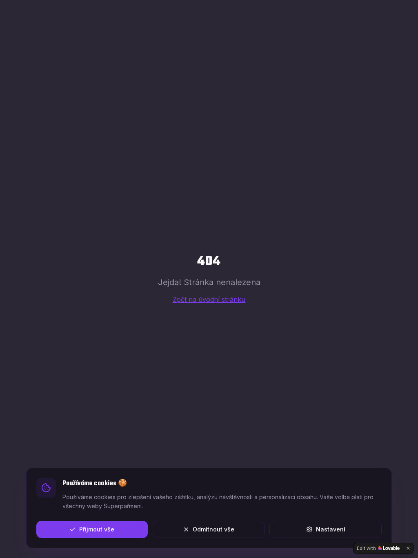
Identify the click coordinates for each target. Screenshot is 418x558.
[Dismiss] (408, 548)
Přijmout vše (96, 529)
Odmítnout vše (213, 529)
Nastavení (330, 529)
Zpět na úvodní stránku (209, 299)
